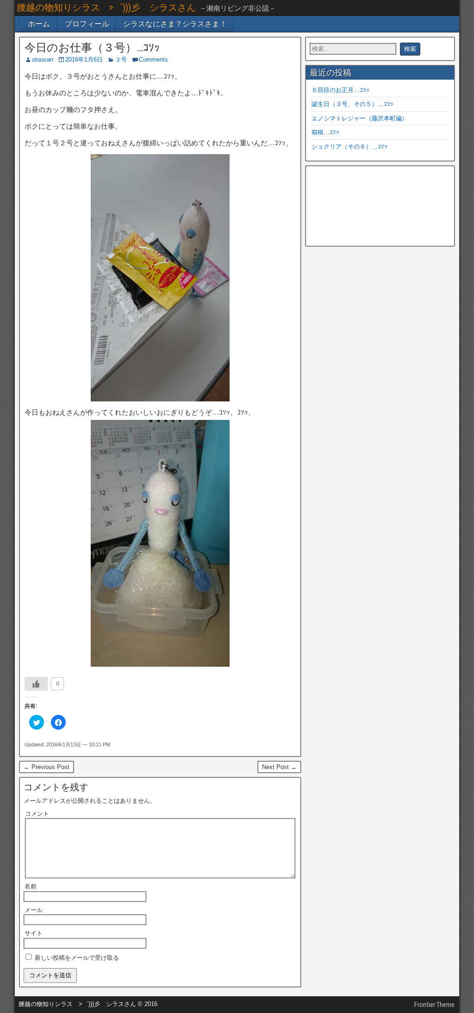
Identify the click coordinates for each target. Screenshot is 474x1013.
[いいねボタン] (36, 684)
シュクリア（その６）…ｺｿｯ (349, 146)
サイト (34, 933)
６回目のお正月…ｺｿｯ (340, 90)
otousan (42, 59)
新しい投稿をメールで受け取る (77, 957)
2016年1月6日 (84, 59)
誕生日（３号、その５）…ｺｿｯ (352, 103)
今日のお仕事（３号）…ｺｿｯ (92, 47)
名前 (31, 886)
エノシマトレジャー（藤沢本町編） (360, 118)
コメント (37, 813)
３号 (121, 59)
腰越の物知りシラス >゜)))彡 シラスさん (106, 7)
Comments (153, 59)
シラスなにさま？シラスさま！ (175, 23)
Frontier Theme (434, 1004)
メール (34, 910)
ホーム (39, 23)
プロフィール (87, 23)
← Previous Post (46, 766)
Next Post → (279, 766)
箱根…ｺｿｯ (325, 132)
